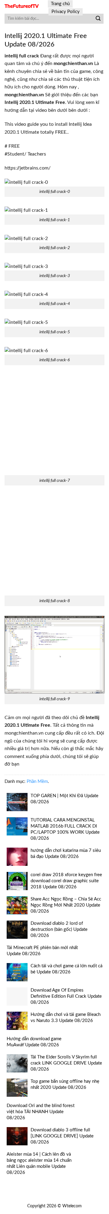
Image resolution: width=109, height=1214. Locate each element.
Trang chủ (60, 4)
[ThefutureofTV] (22, 6)
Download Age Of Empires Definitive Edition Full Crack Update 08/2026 (66, 996)
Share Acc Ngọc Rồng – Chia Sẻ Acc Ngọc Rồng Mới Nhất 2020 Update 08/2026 (66, 905)
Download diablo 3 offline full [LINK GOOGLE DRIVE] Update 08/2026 (62, 1136)
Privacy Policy (65, 11)
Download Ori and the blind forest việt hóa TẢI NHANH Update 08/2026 (40, 1111)
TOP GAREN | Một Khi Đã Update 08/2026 (64, 799)
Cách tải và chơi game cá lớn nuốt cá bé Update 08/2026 (66, 969)
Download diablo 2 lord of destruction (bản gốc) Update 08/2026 (59, 929)
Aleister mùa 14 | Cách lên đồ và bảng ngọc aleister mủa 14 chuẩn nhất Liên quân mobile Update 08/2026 (39, 1163)
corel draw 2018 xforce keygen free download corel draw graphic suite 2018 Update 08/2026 (66, 881)
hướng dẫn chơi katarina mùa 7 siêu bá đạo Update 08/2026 (66, 853)
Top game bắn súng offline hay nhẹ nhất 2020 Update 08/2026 (65, 1084)
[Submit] (98, 19)
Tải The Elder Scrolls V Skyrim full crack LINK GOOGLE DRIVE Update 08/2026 (66, 1063)
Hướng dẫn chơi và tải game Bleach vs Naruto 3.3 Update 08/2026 (66, 1017)
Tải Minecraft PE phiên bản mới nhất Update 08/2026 (42, 950)
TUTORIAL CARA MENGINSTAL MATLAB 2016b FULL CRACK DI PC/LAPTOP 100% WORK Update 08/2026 (65, 829)
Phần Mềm (37, 781)
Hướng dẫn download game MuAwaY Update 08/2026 (34, 1042)
